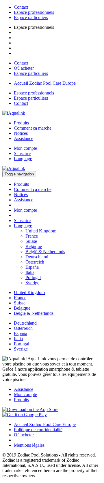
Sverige (32, 282)
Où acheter (24, 68)
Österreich (34, 262)
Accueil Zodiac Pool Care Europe (45, 83)
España (32, 267)
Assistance (23, 138)
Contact (21, 7)
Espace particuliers (31, 17)
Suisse (31, 241)
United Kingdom (40, 230)
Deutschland (36, 256)
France (31, 236)
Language (23, 158)
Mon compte (25, 148)
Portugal (33, 277)
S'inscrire (22, 153)
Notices (21, 133)
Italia (29, 272)
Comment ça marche (32, 128)
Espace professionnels (34, 12)
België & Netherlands (45, 251)
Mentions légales (29, 445)
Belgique (33, 246)
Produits (21, 122)
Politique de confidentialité (38, 429)
